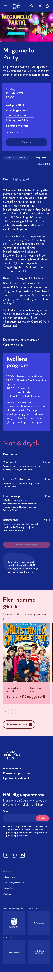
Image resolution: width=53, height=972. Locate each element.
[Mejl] (48, 164)
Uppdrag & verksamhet (18, 778)
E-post (6, 811)
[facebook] (44, 164)
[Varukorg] (47, 6)
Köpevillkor (8, 888)
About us (7, 871)
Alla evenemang (13, 768)
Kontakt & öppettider (17, 773)
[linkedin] (22, 855)
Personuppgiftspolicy (13, 883)
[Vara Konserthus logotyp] (17, 6)
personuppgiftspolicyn (17, 836)
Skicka (42, 818)
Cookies (7, 894)
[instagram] (14, 855)
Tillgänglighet (9, 877)
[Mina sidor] (40, 6)
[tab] (5, 180)
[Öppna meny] (5, 6)
